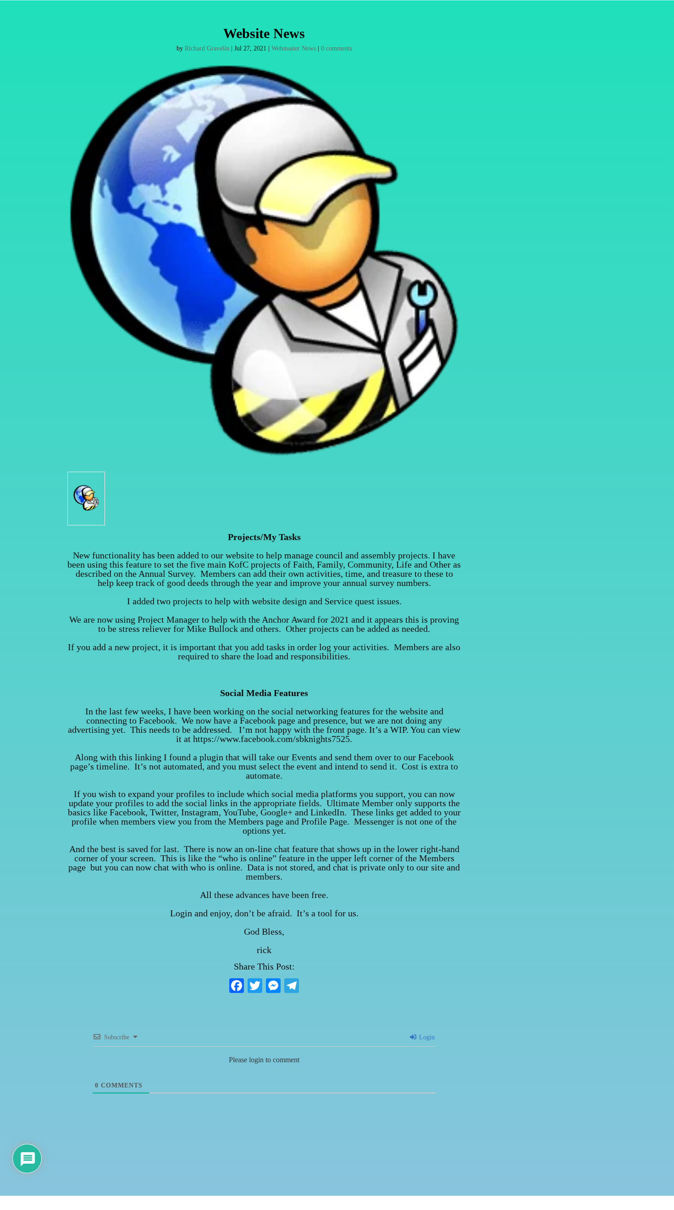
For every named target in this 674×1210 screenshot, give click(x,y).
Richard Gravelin (207, 48)
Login (426, 1037)
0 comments (336, 48)
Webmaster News (293, 48)
